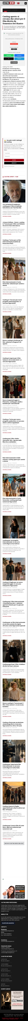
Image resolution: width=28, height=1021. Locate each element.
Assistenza (4, 940)
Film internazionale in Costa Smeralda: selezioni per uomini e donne (13, 283)
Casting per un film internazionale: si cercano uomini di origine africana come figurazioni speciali (14, 624)
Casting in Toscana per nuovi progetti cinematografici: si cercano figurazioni (12, 301)
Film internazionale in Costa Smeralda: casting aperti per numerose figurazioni (12, 500)
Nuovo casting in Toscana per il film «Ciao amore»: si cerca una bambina (13, 704)
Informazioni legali (14, 1019)
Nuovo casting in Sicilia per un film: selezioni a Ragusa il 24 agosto (13, 342)
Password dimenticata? (9, 166)
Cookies (7, 1019)
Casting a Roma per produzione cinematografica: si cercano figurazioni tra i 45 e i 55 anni (13, 724)
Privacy (4, 1019)
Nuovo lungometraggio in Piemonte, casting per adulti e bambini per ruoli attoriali (12, 401)
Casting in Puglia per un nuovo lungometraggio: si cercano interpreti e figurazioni (13, 584)
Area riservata (5, 1018)
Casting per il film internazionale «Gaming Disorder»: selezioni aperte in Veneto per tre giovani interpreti (13, 604)
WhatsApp (9, 55)
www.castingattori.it (6, 970)
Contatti (21, 1018)
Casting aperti (11, 1018)
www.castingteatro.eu (6, 975)
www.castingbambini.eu (7, 965)
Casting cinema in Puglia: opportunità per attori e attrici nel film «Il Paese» (14, 808)
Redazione (4, 929)
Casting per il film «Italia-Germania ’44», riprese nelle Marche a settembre (12, 440)
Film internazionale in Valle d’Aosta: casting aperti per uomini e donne (14, 459)
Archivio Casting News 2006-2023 (14, 843)
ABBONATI (14, 163)
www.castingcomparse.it (7, 980)
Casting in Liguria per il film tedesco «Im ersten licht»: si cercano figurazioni (12, 359)
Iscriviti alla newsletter (8, 923)
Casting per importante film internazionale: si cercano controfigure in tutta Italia (12, 766)
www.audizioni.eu (5, 985)
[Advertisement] (14, 122)
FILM (5, 11)
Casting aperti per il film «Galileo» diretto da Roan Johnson (14, 665)
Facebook (19, 55)
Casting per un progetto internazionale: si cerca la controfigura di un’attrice (11, 542)
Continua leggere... (7, 216)
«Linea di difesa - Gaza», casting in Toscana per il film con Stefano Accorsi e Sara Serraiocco (14, 223)
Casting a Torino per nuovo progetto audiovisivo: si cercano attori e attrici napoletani (13, 421)
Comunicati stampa (6, 946)
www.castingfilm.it (6, 960)
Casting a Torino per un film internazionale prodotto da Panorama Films (12, 241)
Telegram (19, 58)
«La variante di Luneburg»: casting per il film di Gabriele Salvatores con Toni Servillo (12, 206)
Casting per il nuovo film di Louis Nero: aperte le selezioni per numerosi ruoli (13, 827)
